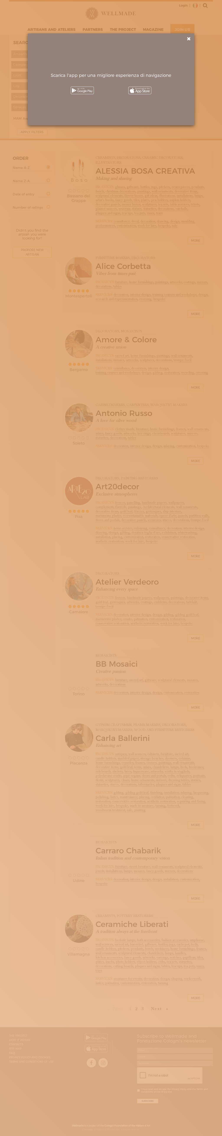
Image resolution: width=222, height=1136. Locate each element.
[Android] (82, 90)
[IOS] (139, 90)
